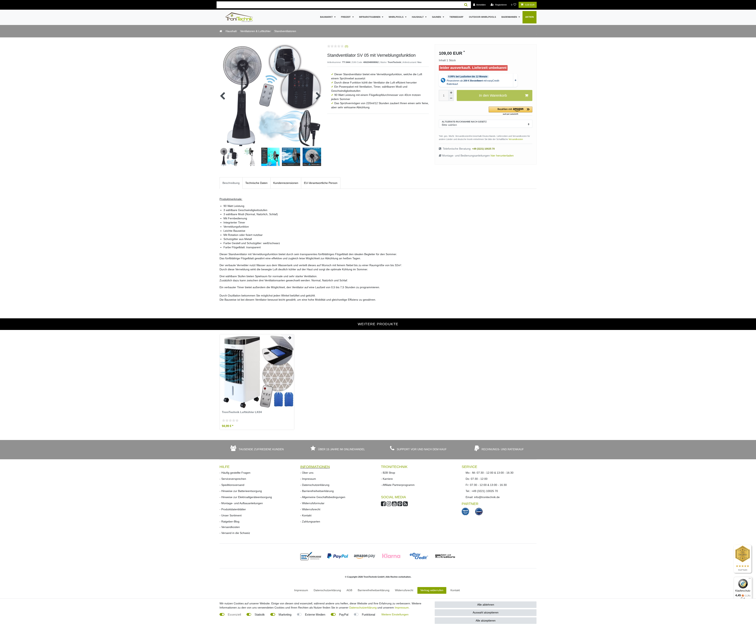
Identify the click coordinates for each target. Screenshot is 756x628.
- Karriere (387, 478)
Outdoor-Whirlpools (482, 17)
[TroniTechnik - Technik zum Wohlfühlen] (221, 31)
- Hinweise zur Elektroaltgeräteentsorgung (246, 497)
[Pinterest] (399, 504)
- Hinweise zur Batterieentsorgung (241, 491)
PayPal (343, 614)
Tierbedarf (456, 17)
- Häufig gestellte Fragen (235, 472)
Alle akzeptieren (486, 620)
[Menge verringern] (451, 98)
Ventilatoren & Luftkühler (255, 31)
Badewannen (509, 17)
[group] (257, 371)
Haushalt (418, 17)
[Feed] (405, 504)
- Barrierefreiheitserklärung (317, 491)
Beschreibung (231, 182)
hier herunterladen (502, 155)
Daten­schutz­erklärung (327, 590)
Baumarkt (326, 17)
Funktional (368, 614)
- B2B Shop (388, 472)
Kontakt (455, 590)
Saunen (437, 17)
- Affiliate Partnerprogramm (398, 484)
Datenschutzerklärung (363, 607)
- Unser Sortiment (231, 515)
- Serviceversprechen (233, 478)
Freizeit (346, 17)
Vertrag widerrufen (431, 590)
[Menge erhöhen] (451, 92)
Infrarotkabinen (370, 17)
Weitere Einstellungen (395, 614)
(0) (346, 46)
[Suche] (466, 4)
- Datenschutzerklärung (314, 484)
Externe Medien (315, 614)
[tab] (231, 183)
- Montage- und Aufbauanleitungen (241, 503)
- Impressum (308, 478)
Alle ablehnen (485, 604)
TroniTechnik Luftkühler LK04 (242, 412)
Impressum (301, 590)
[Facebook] (383, 504)
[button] (510, 111)
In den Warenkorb (493, 95)
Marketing (285, 614)
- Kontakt (305, 515)
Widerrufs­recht (404, 590)
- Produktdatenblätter (233, 509)
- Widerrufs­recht (310, 509)
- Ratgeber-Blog (229, 521)
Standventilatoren (285, 31)
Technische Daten (256, 182)
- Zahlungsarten (310, 521)
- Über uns (306, 472)
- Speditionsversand (232, 484)
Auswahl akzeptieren (485, 612)
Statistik (260, 614)
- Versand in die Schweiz (235, 532)
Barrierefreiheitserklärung (373, 590)
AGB (349, 590)
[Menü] (749, 579)
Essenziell (234, 614)
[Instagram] (388, 504)
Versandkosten (516, 139)
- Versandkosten (230, 527)
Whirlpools (396, 17)
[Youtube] (394, 504)
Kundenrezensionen (285, 182)
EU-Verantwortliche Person (320, 182)
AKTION (529, 17)
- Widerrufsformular (312, 503)
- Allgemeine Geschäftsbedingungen (322, 497)
